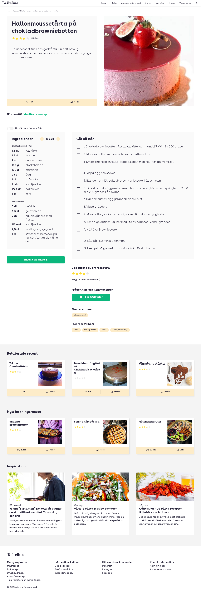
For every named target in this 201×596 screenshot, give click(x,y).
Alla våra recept (16, 576)
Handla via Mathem (36, 260)
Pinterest (107, 566)
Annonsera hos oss (160, 569)
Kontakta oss (157, 566)
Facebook (107, 573)
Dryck (148, 3)
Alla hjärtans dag (120, 330)
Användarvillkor (64, 569)
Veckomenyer (185, 3)
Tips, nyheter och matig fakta (23, 580)
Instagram (108, 569)
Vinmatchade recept (131, 3)
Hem (9, 11)
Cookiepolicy (62, 566)
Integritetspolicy (64, 573)
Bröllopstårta (90, 330)
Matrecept (13, 566)
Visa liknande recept (36, 114)
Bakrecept (13, 569)
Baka (114, 3)
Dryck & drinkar (15, 573)
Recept (104, 3)
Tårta (104, 330)
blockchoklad (80, 315)
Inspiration (160, 3)
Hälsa (172, 3)
